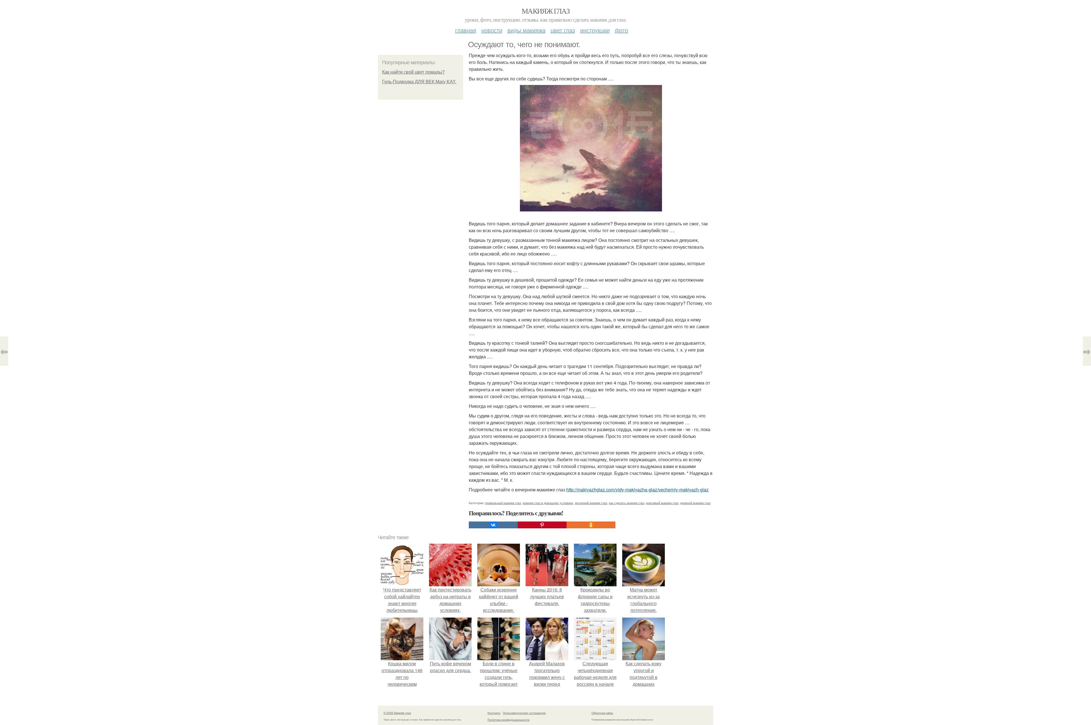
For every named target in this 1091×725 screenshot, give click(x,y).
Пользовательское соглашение (524, 713)
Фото (621, 30)
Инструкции (595, 30)
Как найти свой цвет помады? (413, 72)
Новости (491, 30)
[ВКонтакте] (493, 525)
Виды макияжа (526, 30)
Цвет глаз (563, 30)
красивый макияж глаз (662, 502)
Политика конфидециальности (509, 720)
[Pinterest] (542, 525)
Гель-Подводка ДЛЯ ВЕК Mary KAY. (419, 81)
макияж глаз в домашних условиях (548, 502)
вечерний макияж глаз (591, 502)
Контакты (494, 713)
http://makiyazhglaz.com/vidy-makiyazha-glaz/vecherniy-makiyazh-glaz (637, 489)
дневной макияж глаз (695, 502)
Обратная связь (602, 713)
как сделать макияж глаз (626, 502)
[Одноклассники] (591, 525)
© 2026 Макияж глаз (397, 713)
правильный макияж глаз (503, 502)
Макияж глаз (545, 11)
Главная (465, 30)
